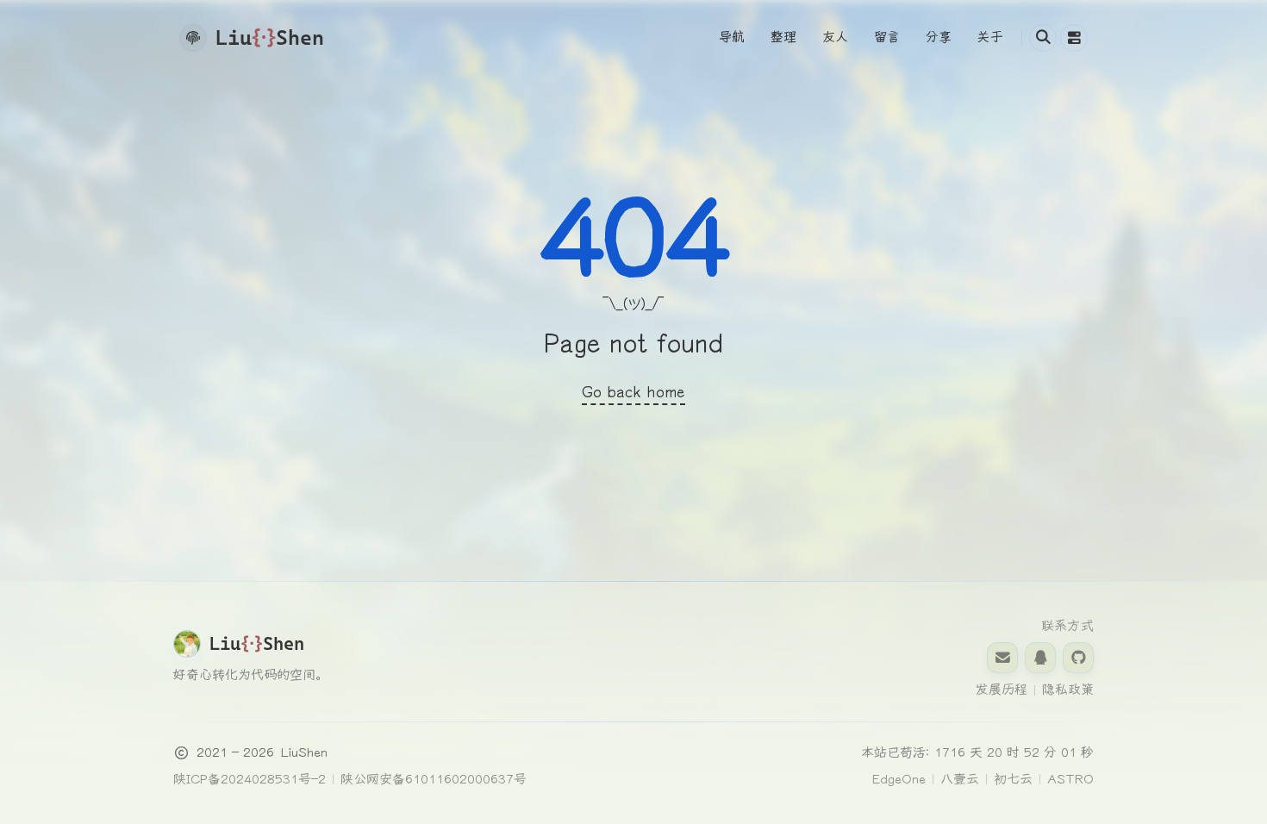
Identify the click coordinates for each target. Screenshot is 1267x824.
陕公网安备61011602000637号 (433, 779)
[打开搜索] (1043, 38)
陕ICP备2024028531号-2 (249, 779)
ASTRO (1070, 779)
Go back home (633, 392)
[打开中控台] (1074, 38)
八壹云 (959, 779)
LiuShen (304, 752)
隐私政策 (1068, 689)
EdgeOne (899, 779)
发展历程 (1001, 689)
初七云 (1013, 779)
